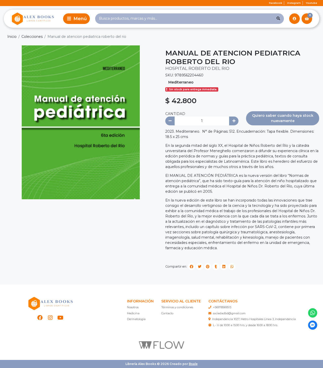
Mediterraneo (181, 82)
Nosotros (133, 307)
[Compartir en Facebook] (191, 266)
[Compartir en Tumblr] (215, 266)
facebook (275, 3)
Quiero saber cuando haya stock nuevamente (282, 118)
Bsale (193, 364)
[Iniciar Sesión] (294, 18)
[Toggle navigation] (76, 18)
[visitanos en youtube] (60, 317)
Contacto (167, 313)
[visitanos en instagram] (50, 317)
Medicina (133, 313)
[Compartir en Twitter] (199, 266)
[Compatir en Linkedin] (223, 266)
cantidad (175, 113)
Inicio (12, 36)
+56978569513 (222, 307)
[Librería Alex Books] (32, 18)
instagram (294, 3)
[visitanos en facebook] (40, 317)
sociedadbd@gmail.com (229, 313)
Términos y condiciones (177, 307)
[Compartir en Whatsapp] (231, 266)
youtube (311, 3)
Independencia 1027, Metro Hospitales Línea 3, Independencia (254, 319)
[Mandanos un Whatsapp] (312, 313)
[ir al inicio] (50, 303)
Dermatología (136, 319)
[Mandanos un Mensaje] (312, 325)
